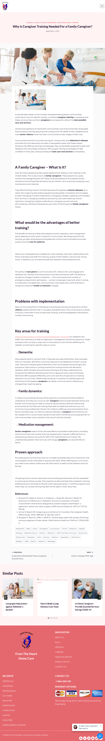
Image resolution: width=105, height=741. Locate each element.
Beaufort (7, 701)
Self (26, 541)
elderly (82, 529)
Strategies (51, 541)
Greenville (8, 681)
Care (35, 529)
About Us (59, 637)
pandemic (65, 537)
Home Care (20, 537)
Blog (57, 642)
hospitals (31, 537)
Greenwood (8, 705)
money (46, 537)
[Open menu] (102, 6)
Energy (19, 533)
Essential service (30, 533)
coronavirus (55, 529)
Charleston (8, 710)
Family (42, 533)
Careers (59, 652)
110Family (29, 22)
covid (64, 529)
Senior (33, 541)
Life (39, 537)
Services (59, 647)
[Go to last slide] (5, 597)
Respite (19, 541)
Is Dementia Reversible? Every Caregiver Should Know (29, 556)
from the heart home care (66, 533)
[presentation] (17, 588)
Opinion (75, 22)
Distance (73, 529)
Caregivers (51, 22)
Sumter (6, 715)
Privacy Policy (62, 662)
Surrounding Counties (14, 725)
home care (83, 533)
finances (51, 533)
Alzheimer (20, 529)
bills (28, 529)
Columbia (7, 696)
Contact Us (60, 667)
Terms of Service (63, 657)
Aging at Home (40, 22)
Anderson (7, 686)
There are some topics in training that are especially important (42, 337)
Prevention (75, 537)
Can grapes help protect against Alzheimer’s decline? (16, 606)
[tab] (48, 618)
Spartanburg (9, 691)
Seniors (42, 541)
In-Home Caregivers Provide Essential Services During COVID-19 (87, 606)
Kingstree (7, 720)
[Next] (99, 597)
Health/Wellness (64, 22)
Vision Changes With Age (82, 554)
